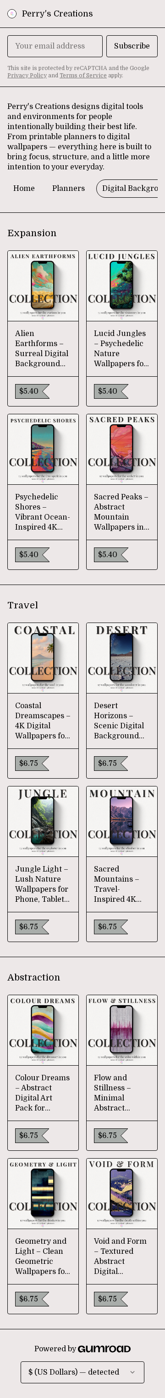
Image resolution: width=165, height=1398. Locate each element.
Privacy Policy (27, 75)
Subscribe (132, 46)
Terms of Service (83, 75)
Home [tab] (24, 188)
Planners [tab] (68, 188)
